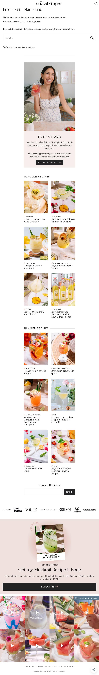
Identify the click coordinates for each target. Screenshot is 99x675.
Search (69, 492)
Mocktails (30, 263)
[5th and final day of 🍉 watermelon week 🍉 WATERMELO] (86, 612)
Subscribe (48, 586)
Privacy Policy (67, 667)
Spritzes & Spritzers (61, 263)
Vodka (28, 309)
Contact (56, 667)
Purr (63, 671)
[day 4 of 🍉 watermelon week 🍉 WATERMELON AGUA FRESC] (12, 645)
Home (40, 667)
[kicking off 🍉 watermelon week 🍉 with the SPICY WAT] (86, 645)
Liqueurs (57, 217)
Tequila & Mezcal (33, 415)
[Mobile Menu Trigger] (3, 4)
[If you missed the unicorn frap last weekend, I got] (12, 612)
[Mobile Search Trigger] (94, 4)
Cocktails (30, 217)
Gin (54, 415)
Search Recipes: (49, 485)
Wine (55, 466)
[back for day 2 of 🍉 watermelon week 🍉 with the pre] (62, 645)
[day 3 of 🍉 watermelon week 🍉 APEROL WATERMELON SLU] (37, 645)
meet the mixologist (48, 162)
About (47, 667)
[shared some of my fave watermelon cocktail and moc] (62, 612)
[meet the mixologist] (49, 96)
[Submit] (92, 38)
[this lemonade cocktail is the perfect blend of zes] (37, 612)
